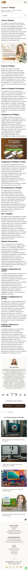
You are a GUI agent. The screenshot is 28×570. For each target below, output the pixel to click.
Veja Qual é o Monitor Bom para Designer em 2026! (12, 465)
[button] (25, 2)
